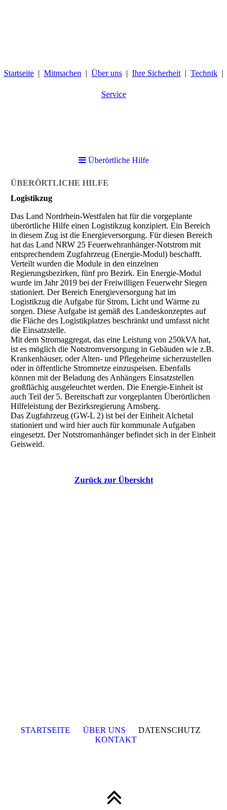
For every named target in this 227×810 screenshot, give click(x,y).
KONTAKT (116, 739)
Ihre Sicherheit (156, 73)
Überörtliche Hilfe (117, 160)
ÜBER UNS (104, 730)
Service (113, 94)
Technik (204, 73)
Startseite (19, 73)
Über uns (106, 73)
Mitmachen (62, 73)
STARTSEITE (45, 730)
